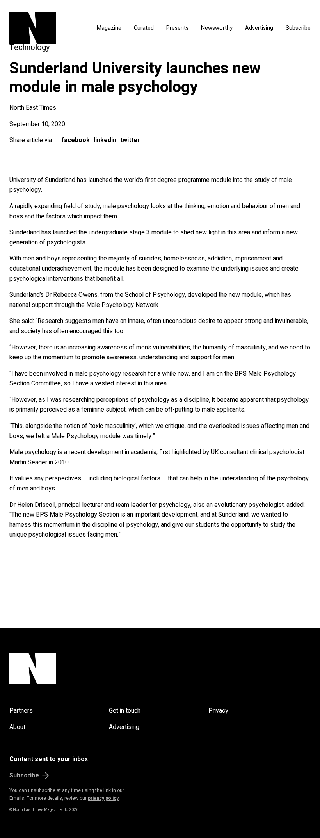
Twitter (130, 140)
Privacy (218, 710)
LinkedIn (105, 140)
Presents (177, 28)
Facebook (75, 140)
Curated (144, 28)
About (17, 727)
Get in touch (124, 710)
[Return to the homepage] (42, 28)
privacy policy (103, 798)
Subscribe (298, 28)
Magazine (109, 28)
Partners (21, 710)
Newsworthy (217, 28)
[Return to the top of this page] (160, 668)
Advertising (259, 28)
